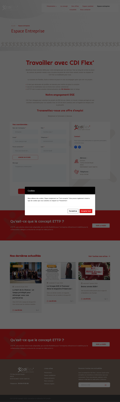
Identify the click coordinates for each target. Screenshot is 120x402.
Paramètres (73, 211)
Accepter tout (86, 211)
